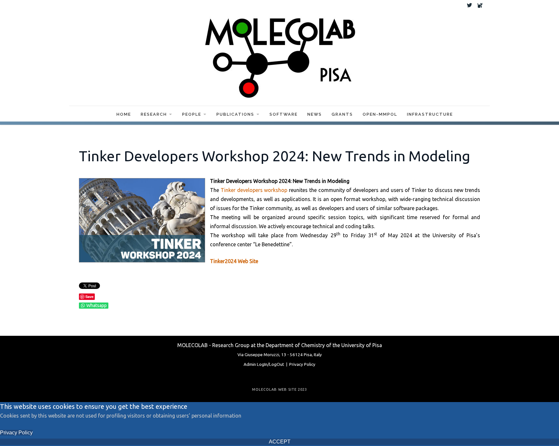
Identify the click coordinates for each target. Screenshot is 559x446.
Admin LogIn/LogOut (264, 364)
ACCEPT (279, 441)
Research (154, 114)
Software (283, 114)
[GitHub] (480, 5)
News (314, 114)
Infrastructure (430, 114)
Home (123, 114)
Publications (235, 114)
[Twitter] (469, 5)
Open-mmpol (380, 114)
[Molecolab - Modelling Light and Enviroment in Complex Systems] (279, 55)
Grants (342, 114)
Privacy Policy (302, 364)
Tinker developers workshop (254, 190)
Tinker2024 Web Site (234, 261)
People (191, 114)
